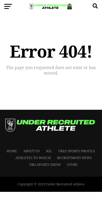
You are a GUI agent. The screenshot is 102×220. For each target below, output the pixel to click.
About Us (31, 151)
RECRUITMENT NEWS (74, 157)
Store (72, 164)
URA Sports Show (45, 164)
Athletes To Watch (33, 157)
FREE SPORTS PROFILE (76, 151)
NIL (49, 151)
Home (12, 151)
